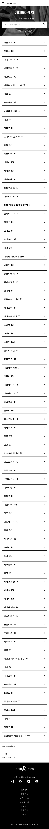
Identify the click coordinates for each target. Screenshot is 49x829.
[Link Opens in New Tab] (12, 781)
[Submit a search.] (44, 25)
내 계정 (5, 754)
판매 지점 (24, 794)
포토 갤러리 (24, 802)
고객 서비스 (24, 798)
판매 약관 (24, 810)
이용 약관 (24, 806)
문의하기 (24, 790)
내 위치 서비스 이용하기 (24, 31)
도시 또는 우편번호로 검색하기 (24, 18)
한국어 (10, 757)
